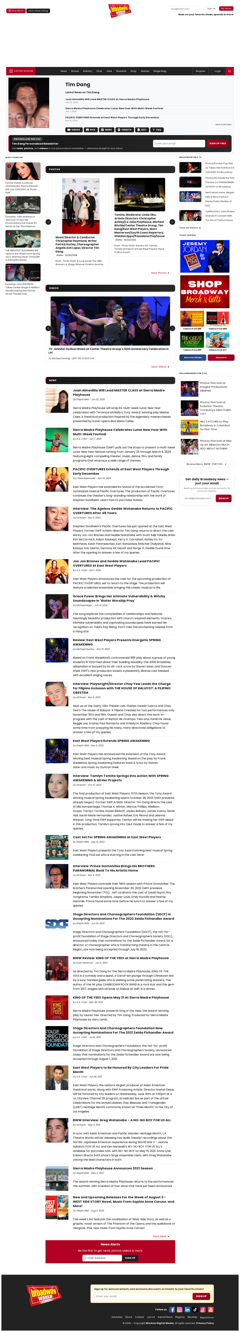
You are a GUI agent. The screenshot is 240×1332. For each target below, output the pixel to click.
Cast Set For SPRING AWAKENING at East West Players (117, 837)
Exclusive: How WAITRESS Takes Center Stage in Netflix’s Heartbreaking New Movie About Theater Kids (22, 280)
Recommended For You (193, 373)
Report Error (207, 1317)
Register (201, 71)
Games (145, 71)
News (64, 71)
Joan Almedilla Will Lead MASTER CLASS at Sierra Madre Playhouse (107, 99)
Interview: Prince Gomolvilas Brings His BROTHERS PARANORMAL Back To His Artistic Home (114, 868)
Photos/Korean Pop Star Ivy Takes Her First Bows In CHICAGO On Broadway (219, 168)
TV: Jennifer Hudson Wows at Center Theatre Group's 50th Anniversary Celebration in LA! (108, 350)
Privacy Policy (205, 1323)
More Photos (158, 273)
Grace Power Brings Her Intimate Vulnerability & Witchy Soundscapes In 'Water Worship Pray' (119, 598)
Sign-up (211, 8)
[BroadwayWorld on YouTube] (210, 1309)
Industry (87, 71)
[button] (229, 71)
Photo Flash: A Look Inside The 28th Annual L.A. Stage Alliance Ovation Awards (79, 262)
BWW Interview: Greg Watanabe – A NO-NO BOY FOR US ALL (122, 1120)
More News (159, 1236)
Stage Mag (160, 71)
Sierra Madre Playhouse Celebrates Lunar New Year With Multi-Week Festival (114, 108)
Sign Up (130, 1258)
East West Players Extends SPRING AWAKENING (111, 741)
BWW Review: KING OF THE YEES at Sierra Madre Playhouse (121, 958)
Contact (139, 1317)
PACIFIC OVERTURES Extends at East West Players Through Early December (112, 117)
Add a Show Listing (38, 10)
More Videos (158, 366)
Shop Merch (18, 10)
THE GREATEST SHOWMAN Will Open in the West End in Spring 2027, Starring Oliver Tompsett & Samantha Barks (22, 247)
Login (218, 71)
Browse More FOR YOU (205, 464)
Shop (134, 71)
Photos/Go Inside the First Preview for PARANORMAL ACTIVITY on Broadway (219, 182)
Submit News (165, 1317)
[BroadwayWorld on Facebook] (172, 1309)
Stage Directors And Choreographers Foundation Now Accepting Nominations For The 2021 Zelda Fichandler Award (123, 1030)
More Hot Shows (193, 357)
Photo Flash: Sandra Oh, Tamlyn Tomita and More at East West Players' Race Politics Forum (139, 249)
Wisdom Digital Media (160, 1323)
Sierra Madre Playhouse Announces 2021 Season (113, 1168)
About (128, 1317)
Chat (99, 71)
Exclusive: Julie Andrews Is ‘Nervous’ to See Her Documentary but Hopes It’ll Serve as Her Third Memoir (21, 213)
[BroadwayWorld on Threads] (203, 1309)
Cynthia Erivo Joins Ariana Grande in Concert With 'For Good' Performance (220, 216)
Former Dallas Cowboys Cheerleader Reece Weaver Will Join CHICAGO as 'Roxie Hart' (21, 179)
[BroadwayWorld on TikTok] (195, 1309)
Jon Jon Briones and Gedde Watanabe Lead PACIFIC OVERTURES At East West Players (116, 563)
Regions (180, 1317)
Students (121, 71)
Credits (126, 129)
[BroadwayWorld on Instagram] (180, 1309)
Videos (76, 129)
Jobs (109, 71)
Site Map (192, 1317)
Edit (144, 129)
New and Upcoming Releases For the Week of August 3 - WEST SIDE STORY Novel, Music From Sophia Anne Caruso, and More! (123, 1201)
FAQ (158, 129)
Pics (92, 129)
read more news (223, 124)
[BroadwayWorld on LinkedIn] (187, 1309)
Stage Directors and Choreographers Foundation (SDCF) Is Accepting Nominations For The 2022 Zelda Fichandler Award (123, 916)
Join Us (151, 1317)
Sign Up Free (217, 143)
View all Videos (188, 227)
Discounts (221, 357)
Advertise (117, 1317)
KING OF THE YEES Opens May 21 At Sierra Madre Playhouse (121, 997)
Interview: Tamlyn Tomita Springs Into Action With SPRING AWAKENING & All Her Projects (121, 778)
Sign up (224, 498)
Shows (75, 71)
